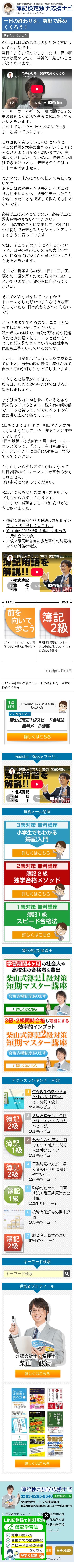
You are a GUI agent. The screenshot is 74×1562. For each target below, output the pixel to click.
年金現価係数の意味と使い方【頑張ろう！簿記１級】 (49, 1097)
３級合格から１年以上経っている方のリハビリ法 (49, 1121)
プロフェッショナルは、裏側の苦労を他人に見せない (19, 644)
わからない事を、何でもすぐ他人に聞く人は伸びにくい (49, 1145)
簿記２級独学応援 (53, 1519)
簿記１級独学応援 (53, 1514)
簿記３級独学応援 (53, 1524)
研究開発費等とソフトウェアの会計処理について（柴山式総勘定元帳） (54, 646)
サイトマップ (50, 1530)
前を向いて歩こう (15, 35)
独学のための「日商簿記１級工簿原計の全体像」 (51, 1193)
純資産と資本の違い (49, 1235)
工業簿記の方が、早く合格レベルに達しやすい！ (49, 1169)
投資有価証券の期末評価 (51, 1214)
